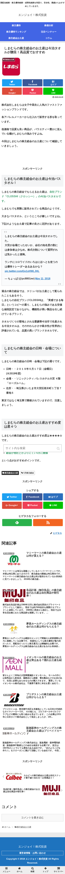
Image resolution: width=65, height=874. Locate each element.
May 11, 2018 (42, 278)
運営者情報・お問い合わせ (32, 853)
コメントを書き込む (32, 817)
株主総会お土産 (11, 473)
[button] (59, 448)
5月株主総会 (28, 473)
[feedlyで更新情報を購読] (17, 522)
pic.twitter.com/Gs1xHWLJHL (22, 271)
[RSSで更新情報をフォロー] (48, 522)
